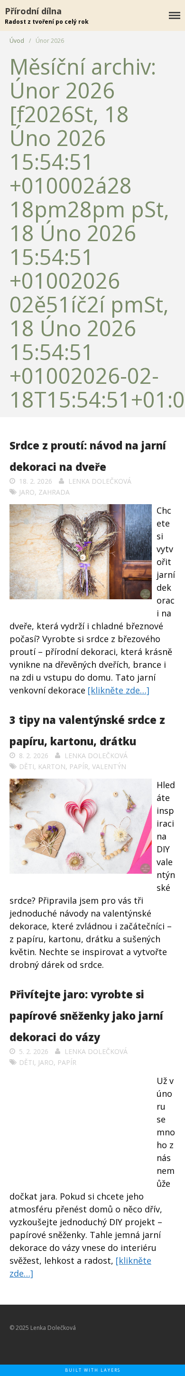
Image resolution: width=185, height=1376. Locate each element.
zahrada (54, 492)
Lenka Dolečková (99, 481)
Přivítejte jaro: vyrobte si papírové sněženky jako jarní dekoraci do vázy (86, 1015)
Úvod (16, 41)
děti (26, 766)
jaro (27, 492)
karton (51, 766)
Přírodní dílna (33, 11)
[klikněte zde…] (118, 690)
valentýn (109, 766)
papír (78, 766)
